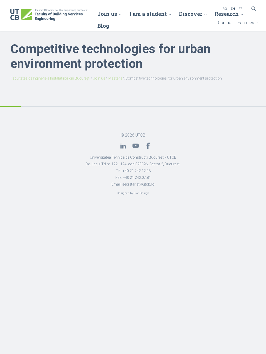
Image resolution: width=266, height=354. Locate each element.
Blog (103, 25)
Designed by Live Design (133, 193)
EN (233, 9)
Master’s (115, 78)
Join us (107, 13)
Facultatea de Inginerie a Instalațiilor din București (50, 78)
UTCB (140, 135)
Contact (225, 22)
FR (241, 9)
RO (225, 9)
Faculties (246, 22)
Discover (190, 13)
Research (227, 13)
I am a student (148, 13)
